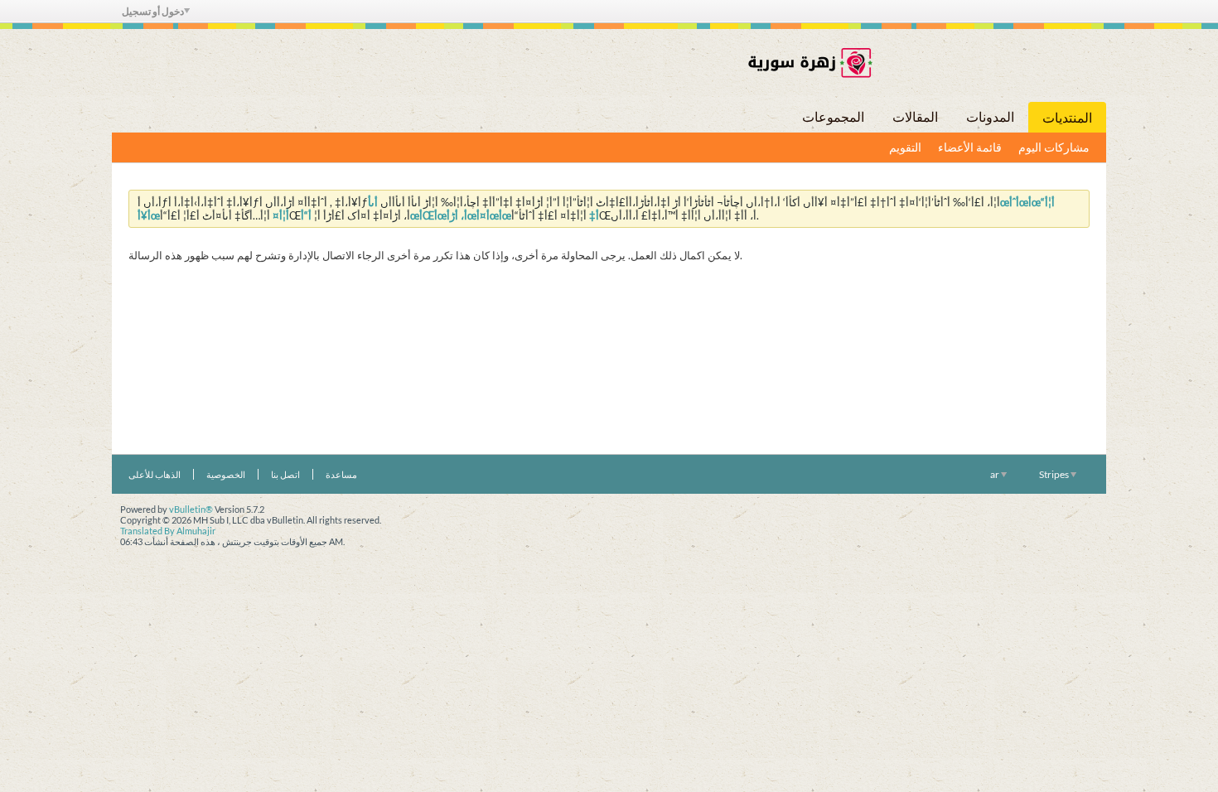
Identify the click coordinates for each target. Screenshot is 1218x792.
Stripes (1055, 474)
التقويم (905, 147)
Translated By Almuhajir (167, 530)
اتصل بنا (285, 474)
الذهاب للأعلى (154, 474)
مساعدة (341, 474)
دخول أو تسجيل (153, 11)
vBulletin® (191, 509)
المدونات (990, 116)
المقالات (915, 116)
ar (995, 474)
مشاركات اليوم (1054, 147)
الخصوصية (225, 474)
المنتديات (1067, 117)
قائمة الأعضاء (970, 147)
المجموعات (833, 116)
